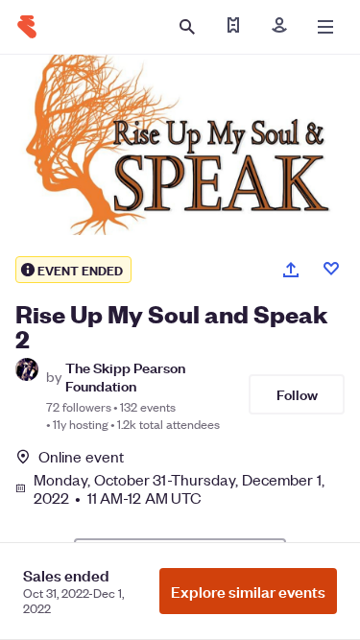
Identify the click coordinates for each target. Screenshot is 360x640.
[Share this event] (291, 269)
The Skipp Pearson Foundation (125, 376)
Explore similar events (248, 591)
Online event (81, 456)
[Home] (26, 26)
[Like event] (331, 268)
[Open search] (187, 26)
